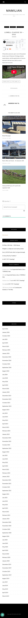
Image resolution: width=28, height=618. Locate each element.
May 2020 (5, 547)
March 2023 (5, 427)
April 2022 (5, 466)
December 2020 (6, 522)
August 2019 (5, 578)
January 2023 (5, 434)
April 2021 (5, 508)
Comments (14, 88)
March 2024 (5, 388)
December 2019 (6, 564)
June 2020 (5, 543)
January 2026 (5, 332)
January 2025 (5, 353)
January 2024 (5, 392)
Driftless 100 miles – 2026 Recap (11, 245)
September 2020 (6, 532)
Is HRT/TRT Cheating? (8, 259)
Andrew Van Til (14, 96)
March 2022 (5, 469)
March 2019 (5, 596)
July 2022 (4, 455)
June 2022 (5, 459)
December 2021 (6, 480)
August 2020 (5, 536)
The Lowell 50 (15, 81)
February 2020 (6, 557)
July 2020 (4, 539)
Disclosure (5, 235)
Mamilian (14, 10)
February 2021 (6, 515)
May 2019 (5, 589)
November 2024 (6, 360)
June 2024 (5, 378)
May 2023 (5, 420)
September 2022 (6, 448)
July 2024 (4, 374)
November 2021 (6, 483)
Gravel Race (6, 81)
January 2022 (5, 476)
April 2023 (5, 423)
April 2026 (5, 328)
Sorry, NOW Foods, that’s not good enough (13, 252)
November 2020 (6, 525)
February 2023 (6, 430)
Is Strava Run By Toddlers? (9, 255)
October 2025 (6, 336)
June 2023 (5, 416)
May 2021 (5, 504)
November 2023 (6, 399)
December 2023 (6, 395)
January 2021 (5, 518)
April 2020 (5, 550)
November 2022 (6, 441)
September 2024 (6, 367)
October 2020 (6, 529)
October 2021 (6, 487)
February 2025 (6, 350)
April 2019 (5, 592)
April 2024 (5, 385)
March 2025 (5, 346)
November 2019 (6, 568)
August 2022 (5, 452)
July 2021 (4, 497)
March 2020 (5, 554)
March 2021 (5, 511)
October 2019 (6, 571)
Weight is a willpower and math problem (13, 248)
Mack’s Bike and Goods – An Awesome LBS (13, 160)
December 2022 (6, 437)
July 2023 (4, 413)
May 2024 (5, 381)
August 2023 (5, 409)
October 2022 (6, 445)
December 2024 (6, 357)
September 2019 (6, 575)
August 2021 (5, 494)
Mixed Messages (6, 135)
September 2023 (6, 406)
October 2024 (6, 364)
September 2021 (6, 490)
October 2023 (6, 402)
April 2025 (5, 343)
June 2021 (5, 501)
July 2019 (4, 582)
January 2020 (5, 561)
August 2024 (5, 371)
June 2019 (5, 585)
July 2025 (4, 339)
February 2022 (6, 473)
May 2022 (5, 462)
